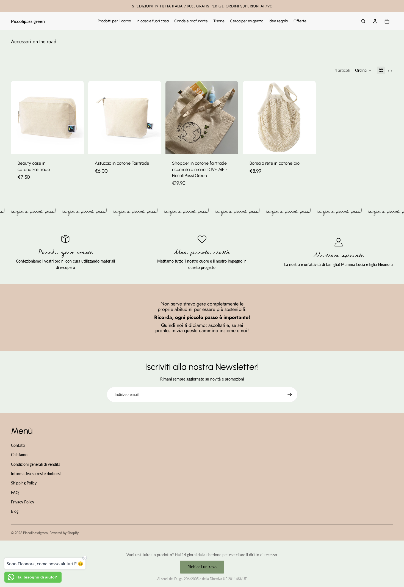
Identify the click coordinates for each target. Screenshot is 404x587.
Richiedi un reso (202, 566)
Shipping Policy (24, 483)
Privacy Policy (22, 502)
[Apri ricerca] (363, 21)
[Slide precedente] (96, 117)
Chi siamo (19, 454)
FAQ (15, 492)
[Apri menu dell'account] (375, 21)
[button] (363, 70)
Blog (14, 511)
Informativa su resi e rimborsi (35, 473)
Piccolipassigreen (35, 533)
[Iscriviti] (289, 394)
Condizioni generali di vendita (35, 464)
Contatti (18, 445)
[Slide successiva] (153, 117)
